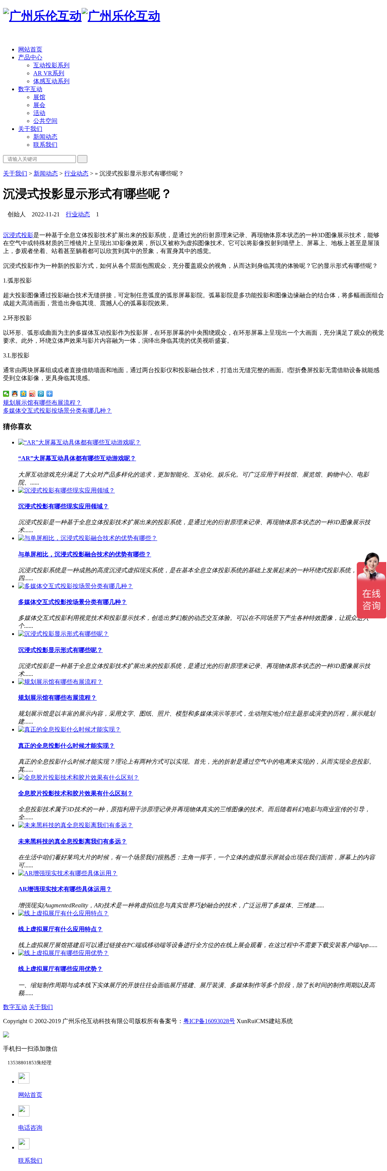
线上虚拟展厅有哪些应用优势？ (60, 969)
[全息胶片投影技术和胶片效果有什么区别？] (78, 777)
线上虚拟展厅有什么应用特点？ (60, 929)
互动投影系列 (51, 65)
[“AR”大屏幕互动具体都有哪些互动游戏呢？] (79, 442)
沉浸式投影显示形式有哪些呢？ (60, 650)
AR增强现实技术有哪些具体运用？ (65, 889)
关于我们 (30, 129)
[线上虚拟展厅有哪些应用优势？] (63, 953)
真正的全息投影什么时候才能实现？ (66, 745)
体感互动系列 (51, 81)
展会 (39, 105)
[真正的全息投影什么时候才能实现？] (69, 729)
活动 (39, 113)
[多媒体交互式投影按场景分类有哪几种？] (75, 586)
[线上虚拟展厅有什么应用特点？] (63, 913)
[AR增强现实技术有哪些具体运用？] (68, 873)
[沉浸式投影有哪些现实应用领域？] (66, 490)
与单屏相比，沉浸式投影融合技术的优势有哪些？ (84, 554)
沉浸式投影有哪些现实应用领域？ (63, 506)
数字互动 (30, 89)
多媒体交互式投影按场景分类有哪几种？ (57, 410)
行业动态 (76, 173)
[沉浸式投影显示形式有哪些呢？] (63, 634)
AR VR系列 (48, 73)
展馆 (39, 97)
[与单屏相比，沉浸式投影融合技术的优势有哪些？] (87, 538)
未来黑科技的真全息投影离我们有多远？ (72, 841)
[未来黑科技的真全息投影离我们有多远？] (75, 825)
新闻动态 (45, 137)
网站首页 (30, 49)
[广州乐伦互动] (81, 16)
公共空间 (45, 121)
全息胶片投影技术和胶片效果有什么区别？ (75, 793)
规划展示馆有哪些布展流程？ (42, 402)
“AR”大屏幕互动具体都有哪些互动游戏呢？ (77, 458)
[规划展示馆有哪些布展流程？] (60, 682)
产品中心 (30, 57)
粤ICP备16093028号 (209, 1021)
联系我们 (45, 144)
